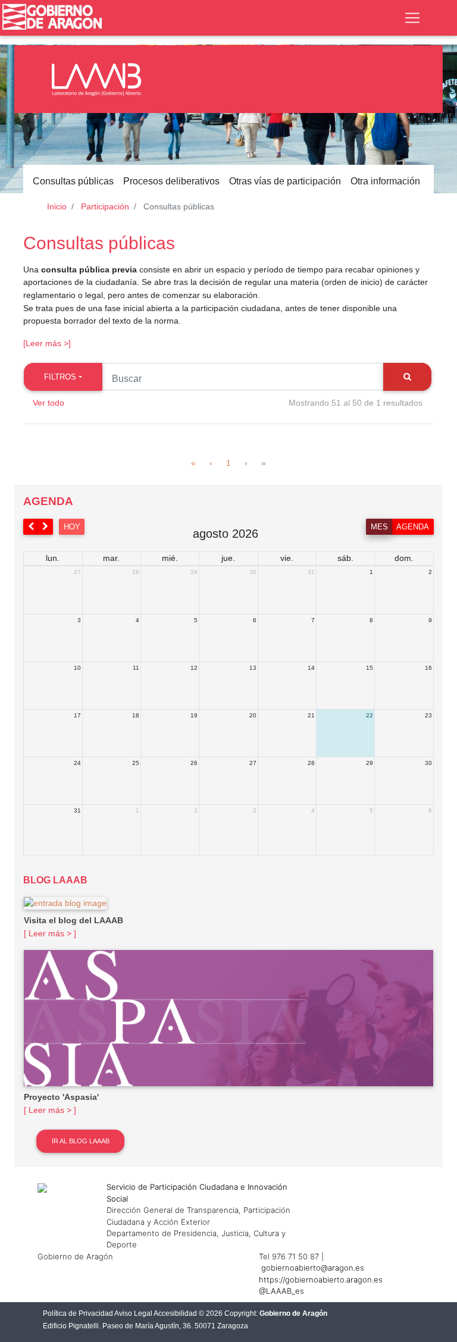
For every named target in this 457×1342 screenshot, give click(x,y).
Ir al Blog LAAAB (80, 1141)
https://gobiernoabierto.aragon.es (321, 1279)
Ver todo (48, 402)
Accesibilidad (175, 1313)
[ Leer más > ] (50, 933)
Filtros (60, 376)
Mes (379, 526)
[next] (46, 527)
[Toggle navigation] (412, 18)
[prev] (31, 527)
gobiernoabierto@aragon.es (312, 1267)
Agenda (412, 526)
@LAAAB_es (281, 1291)
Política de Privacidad (78, 1313)
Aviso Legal (133, 1313)
